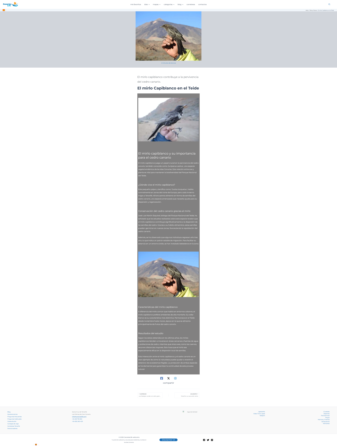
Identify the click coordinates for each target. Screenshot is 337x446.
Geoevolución (11, 421)
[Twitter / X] (168, 378)
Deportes (327, 413)
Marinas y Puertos (324, 419)
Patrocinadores (12, 428)
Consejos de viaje (13, 424)
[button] (149, 4)
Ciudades (326, 411)
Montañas (326, 423)
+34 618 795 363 (77, 419)
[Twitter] (208, 440)
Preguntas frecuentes (14, 416)
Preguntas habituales (14, 419)
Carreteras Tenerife (13, 426)
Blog (8, 412)
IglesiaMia (261, 411)
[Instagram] (175, 378)
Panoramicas (325, 415)
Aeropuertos (325, 421)
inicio (307, 10)
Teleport (262, 415)
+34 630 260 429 (77, 421)
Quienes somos (12, 414)
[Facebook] (162, 378)
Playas (327, 417)
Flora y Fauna (313, 10)
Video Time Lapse (259, 413)
